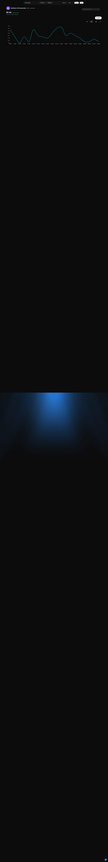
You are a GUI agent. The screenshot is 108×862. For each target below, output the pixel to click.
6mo (96, 21)
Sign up (76, 2)
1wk (87, 21)
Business (49, 2)
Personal (42, 2)
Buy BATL (98, 17)
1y (100, 21)
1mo (91, 21)
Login (82, 2)
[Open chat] (106, 860)
